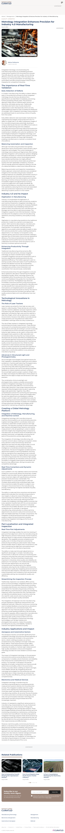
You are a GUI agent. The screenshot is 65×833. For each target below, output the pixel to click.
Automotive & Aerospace (8, 821)
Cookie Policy (19, 827)
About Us (4, 827)
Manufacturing (35, 817)
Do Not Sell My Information (52, 827)
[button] (28, 782)
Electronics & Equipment (8, 817)
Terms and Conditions (38, 827)
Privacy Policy (27, 827)
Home (3, 16)
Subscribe (55, 792)
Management (11, 16)
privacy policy (48, 797)
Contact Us (11, 827)
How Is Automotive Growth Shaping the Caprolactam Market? (10, 775)
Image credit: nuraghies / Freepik (28, 55)
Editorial (33, 821)
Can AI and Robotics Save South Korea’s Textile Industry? (31, 775)
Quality (4, 19)
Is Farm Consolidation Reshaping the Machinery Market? (52, 775)
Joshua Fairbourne (13, 62)
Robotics (12, 19)
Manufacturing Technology (9, 814)
